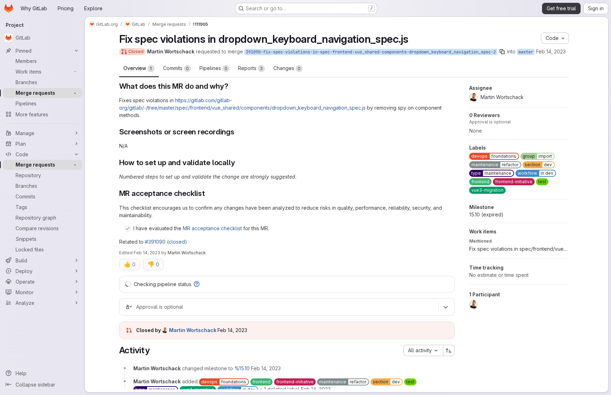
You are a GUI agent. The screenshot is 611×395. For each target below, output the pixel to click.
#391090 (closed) (166, 242)
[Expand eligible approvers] (446, 307)
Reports (250, 68)
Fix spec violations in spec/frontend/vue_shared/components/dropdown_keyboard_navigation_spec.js (518, 249)
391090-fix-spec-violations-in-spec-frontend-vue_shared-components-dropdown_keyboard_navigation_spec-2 (371, 52)
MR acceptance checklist (212, 228)
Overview (137, 68)
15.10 (486, 214)
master (525, 52)
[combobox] (423, 350)
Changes (287, 68)
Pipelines (213, 68)
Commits (176, 68)
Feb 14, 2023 (551, 51)
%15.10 (242, 368)
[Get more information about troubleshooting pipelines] (196, 284)
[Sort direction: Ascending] (449, 350)
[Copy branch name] (502, 51)
